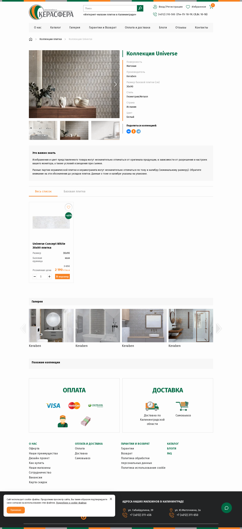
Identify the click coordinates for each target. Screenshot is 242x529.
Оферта (34, 448)
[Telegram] (138, 131)
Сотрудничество (40, 472)
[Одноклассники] (133, 131)
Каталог (173, 443)
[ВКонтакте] (128, 131)
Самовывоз (82, 458)
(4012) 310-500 (166, 14)
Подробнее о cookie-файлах (71, 502)
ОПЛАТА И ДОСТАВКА (89, 443)
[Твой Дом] (30, 39)
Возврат (126, 453)
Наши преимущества (43, 453)
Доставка (81, 453)
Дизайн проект (39, 458)
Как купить (36, 463)
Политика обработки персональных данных (136, 461)
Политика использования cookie (143, 467)
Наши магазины (39, 467)
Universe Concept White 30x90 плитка (49, 245)
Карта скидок (38, 482)
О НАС (33, 443)
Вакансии (35, 477)
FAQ (169, 453)
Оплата (80, 448)
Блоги (171, 448)
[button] (33, 84)
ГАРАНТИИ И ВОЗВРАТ (135, 443)
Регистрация (174, 6)
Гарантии (127, 448)
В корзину (62, 276)
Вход (162, 6)
